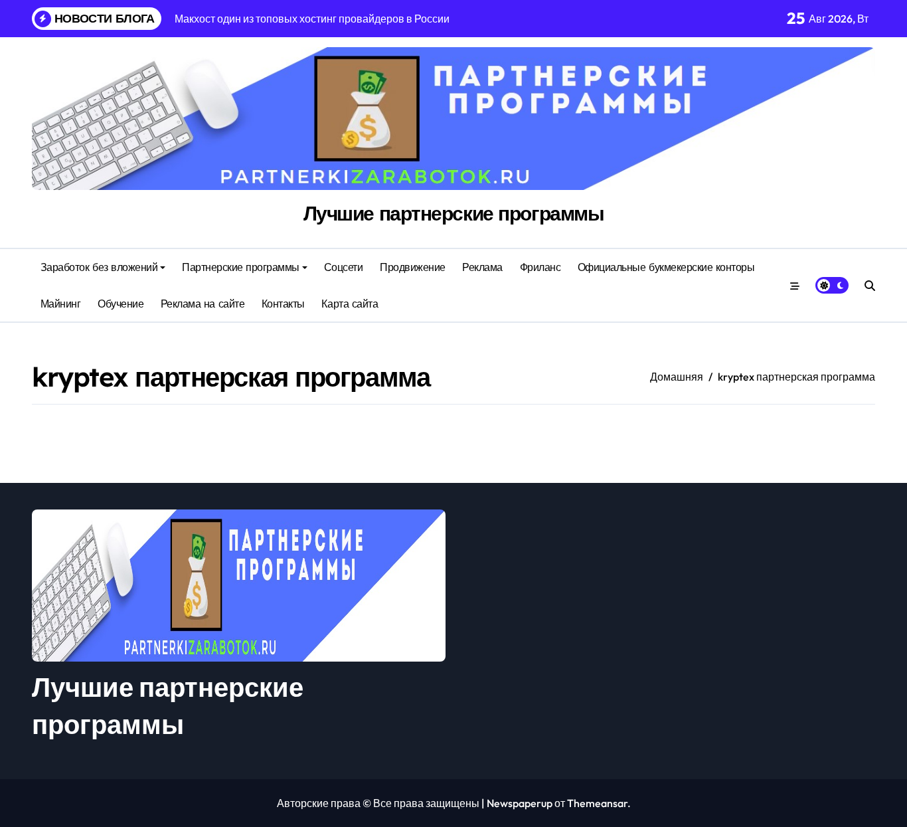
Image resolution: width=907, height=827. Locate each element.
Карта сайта (349, 303)
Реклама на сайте (202, 303)
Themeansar (597, 803)
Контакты (283, 303)
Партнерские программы (240, 267)
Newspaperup (519, 803)
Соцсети (343, 267)
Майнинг (61, 303)
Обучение (120, 303)
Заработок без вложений (99, 267)
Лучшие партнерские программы (453, 213)
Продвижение (413, 267)
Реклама (482, 267)
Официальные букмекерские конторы (666, 267)
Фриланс (540, 267)
